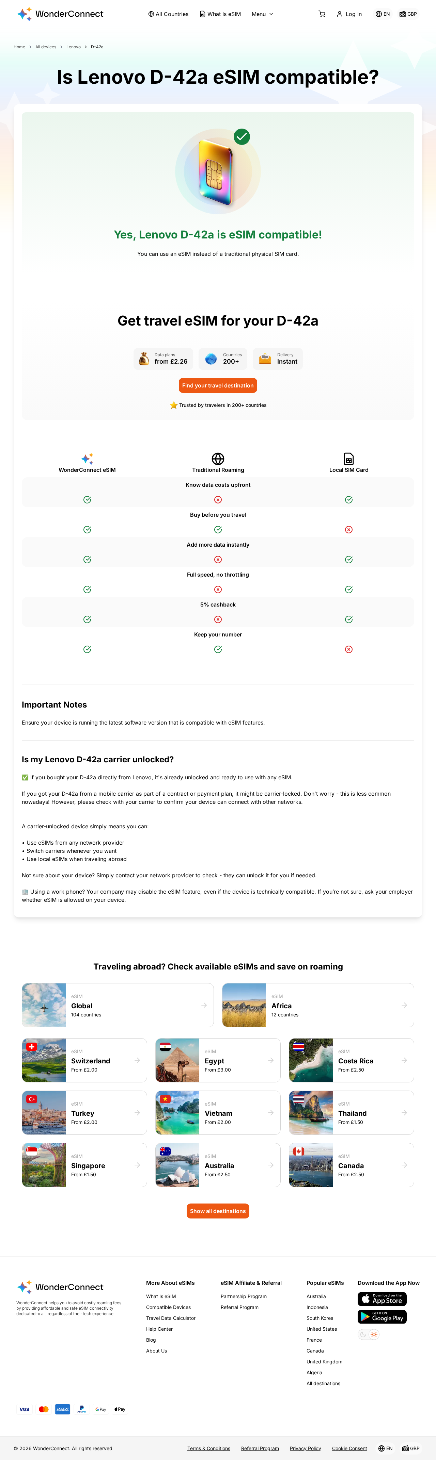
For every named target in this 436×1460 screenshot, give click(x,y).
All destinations (323, 1383)
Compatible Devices (168, 1307)
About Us (156, 1351)
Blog (151, 1340)
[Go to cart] (321, 14)
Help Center (159, 1329)
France (314, 1340)
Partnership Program (244, 1296)
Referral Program (240, 1307)
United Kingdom (324, 1361)
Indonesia (317, 1307)
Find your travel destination (218, 385)
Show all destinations (218, 1211)
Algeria (314, 1372)
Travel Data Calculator (171, 1318)
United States (322, 1329)
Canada (315, 1351)
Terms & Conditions (208, 1448)
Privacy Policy (305, 1448)
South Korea (320, 1318)
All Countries (172, 14)
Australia (316, 1296)
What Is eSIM (224, 14)
